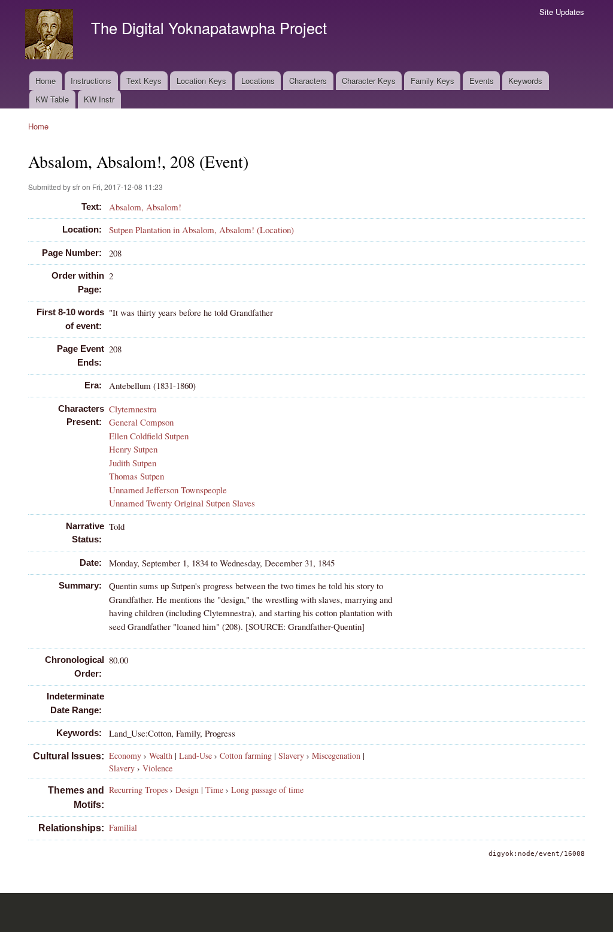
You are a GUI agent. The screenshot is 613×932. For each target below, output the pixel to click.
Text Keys (144, 80)
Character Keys (369, 80)
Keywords (525, 80)
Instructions (91, 80)
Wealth (160, 755)
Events (481, 80)
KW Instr (99, 99)
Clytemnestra (133, 409)
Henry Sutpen (133, 449)
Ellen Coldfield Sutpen (149, 436)
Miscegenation (336, 755)
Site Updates (561, 11)
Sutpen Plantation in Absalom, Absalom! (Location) (201, 230)
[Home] (50, 35)
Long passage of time (267, 789)
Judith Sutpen (132, 463)
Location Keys (201, 80)
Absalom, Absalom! (145, 207)
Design (187, 789)
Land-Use (195, 755)
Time (214, 789)
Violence (157, 768)
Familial (123, 827)
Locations (258, 80)
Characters (308, 80)
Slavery (291, 755)
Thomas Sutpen (136, 476)
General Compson (141, 422)
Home (45, 80)
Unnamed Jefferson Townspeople (168, 490)
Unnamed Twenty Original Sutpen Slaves (182, 503)
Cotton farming (246, 755)
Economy (125, 755)
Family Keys (432, 80)
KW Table (52, 99)
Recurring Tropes (138, 789)
